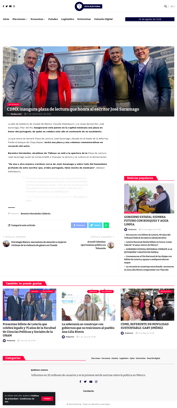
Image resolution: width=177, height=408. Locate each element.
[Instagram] (14, 6)
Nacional (35, 291)
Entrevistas (140, 358)
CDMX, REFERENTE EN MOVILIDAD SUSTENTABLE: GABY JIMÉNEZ (145, 326)
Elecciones (95, 358)
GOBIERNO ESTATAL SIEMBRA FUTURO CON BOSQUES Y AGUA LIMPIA (146, 220)
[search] (165, 6)
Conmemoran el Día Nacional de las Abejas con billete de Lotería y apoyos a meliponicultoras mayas (148, 259)
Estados (128, 212)
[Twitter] (6, 6)
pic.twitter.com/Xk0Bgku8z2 (54, 191)
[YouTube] (10, 6)
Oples (132, 358)
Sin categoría (14, 104)
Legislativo (123, 358)
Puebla (136, 212)
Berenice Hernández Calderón (35, 213)
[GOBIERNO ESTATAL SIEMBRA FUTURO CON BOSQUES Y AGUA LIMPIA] (149, 198)
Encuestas (106, 358)
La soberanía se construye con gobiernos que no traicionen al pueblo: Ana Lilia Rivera (88, 328)
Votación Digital (153, 358)
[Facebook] (3, 6)
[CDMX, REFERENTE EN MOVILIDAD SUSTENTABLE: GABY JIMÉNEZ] (147, 305)
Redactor (132, 229)
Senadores (93, 291)
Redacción (16, 114)
